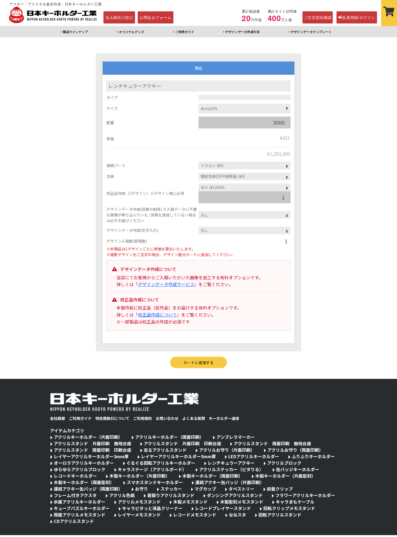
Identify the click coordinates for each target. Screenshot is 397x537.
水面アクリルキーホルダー (79, 501)
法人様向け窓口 (119, 17)
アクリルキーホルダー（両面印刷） (169, 437)
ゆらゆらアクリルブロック (79, 469)
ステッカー (171, 488)
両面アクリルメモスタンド (79, 514)
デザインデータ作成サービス (166, 284)
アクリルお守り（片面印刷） (227, 450)
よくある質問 (193, 418)
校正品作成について (157, 314)
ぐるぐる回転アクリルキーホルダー (160, 463)
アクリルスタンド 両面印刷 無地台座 (272, 443)
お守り (141, 488)
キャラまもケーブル (295, 501)
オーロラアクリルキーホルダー (84, 463)
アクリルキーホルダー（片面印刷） (88, 437)
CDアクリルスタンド (74, 521)
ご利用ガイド (184, 31)
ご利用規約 (142, 418)
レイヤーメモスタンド (139, 514)
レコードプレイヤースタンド (223, 508)
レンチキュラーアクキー (231, 463)
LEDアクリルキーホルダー (253, 456)
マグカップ (205, 488)
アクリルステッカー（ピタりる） (231, 469)
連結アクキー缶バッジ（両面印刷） (88, 488)
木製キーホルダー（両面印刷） (212, 476)
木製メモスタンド (190, 501)
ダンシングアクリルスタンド (235, 495)
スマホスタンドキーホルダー (155, 482)
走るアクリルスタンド (165, 450)
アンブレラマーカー (235, 437)
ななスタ (237, 514)
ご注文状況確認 (318, 17)
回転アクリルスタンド (279, 514)
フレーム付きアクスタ (75, 495)
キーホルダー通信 (224, 418)
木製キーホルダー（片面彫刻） (285, 476)
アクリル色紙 (122, 495)
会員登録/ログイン (358, 17)
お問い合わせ (167, 418)
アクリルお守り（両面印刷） (295, 450)
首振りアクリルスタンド (170, 495)
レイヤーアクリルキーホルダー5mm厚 (178, 456)
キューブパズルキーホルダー (82, 508)
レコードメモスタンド (194, 514)
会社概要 (57, 418)
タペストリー (241, 488)
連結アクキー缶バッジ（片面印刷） (229, 482)
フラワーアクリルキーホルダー (305, 495)
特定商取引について (112, 418)
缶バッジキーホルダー (297, 469)
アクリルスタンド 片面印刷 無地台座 (92, 443)
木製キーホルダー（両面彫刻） (84, 482)
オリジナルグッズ (131, 31)
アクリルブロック (284, 463)
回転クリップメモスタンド (289, 508)
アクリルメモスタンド (139, 501)
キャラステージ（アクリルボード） (152, 469)
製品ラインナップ (75, 31)
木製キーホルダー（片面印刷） (139, 476)
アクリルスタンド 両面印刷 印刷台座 (92, 450)
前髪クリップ (280, 488)
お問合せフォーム (155, 17)
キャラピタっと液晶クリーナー (152, 508)
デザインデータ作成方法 (242, 31)
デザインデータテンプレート (311, 31)
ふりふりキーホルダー (313, 456)
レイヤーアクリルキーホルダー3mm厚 (91, 456)
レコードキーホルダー (75, 476)
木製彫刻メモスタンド (241, 501)
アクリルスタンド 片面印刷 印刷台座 (182, 443)
